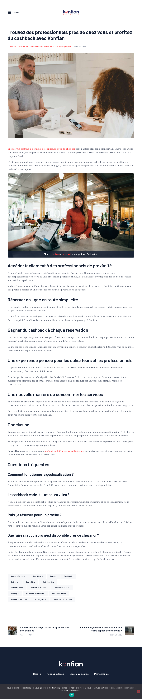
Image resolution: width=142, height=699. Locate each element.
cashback (68, 576)
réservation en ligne (63, 599)
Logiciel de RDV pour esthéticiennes (64, 450)
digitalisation (48, 582)
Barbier (53, 576)
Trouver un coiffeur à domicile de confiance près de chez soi (41, 148)
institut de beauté (38, 588)
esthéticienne (17, 588)
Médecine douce (51, 46)
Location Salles (36, 46)
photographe (40, 599)
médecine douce (59, 593)
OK (71, 695)
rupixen (56, 254)
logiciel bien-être (61, 588)
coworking (30, 582)
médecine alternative (35, 593)
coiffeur (14, 582)
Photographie (65, 46)
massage (15, 593)
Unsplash (66, 254)
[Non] (138, 691)
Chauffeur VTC (23, 46)
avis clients (38, 576)
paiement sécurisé (19, 599)
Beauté (13, 46)
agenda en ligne (18, 576)
